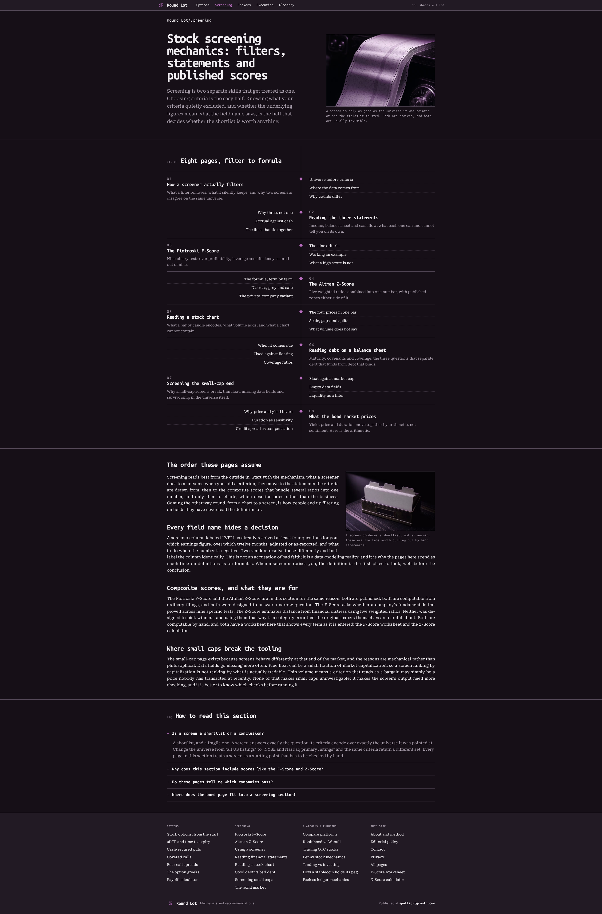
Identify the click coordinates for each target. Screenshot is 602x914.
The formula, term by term (268, 279)
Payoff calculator (182, 880)
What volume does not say (333, 329)
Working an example (328, 254)
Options (203, 5)
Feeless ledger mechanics (326, 880)
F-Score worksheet (382, 624)
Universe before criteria (331, 179)
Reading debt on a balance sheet (347, 350)
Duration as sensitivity (272, 420)
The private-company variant (266, 296)
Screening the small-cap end (200, 383)
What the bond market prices (342, 416)
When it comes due (275, 345)
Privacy (377, 857)
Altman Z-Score (249, 842)
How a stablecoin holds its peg (330, 872)
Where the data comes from (334, 188)
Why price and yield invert (268, 412)
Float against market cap (331, 379)
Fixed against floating (273, 354)
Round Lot (177, 5)
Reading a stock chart (193, 317)
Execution (265, 5)
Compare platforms (320, 834)
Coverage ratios (278, 362)
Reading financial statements (261, 857)
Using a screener (250, 849)
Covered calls (179, 857)
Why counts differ (325, 196)
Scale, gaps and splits (328, 321)
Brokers (244, 5)
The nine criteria (324, 246)
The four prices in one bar (332, 312)
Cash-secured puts (184, 849)
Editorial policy (384, 842)
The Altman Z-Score (331, 284)
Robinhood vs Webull (322, 842)
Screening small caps (254, 880)
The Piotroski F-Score (193, 251)
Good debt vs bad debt (255, 872)
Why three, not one (275, 213)
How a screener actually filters (205, 184)
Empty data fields (325, 387)
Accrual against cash (274, 221)
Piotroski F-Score (250, 834)
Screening (223, 5)
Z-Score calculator (387, 880)
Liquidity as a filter (326, 395)
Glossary (286, 5)
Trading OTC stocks (320, 849)
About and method (387, 834)
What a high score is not (331, 263)
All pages (379, 865)
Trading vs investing (321, 865)
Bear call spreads (182, 865)
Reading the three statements (343, 217)
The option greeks (183, 872)
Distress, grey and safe (272, 288)
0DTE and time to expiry (188, 842)
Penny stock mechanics (324, 857)
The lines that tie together (269, 230)
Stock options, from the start (192, 834)
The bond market (250, 887)
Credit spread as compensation (264, 429)
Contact (378, 849)
